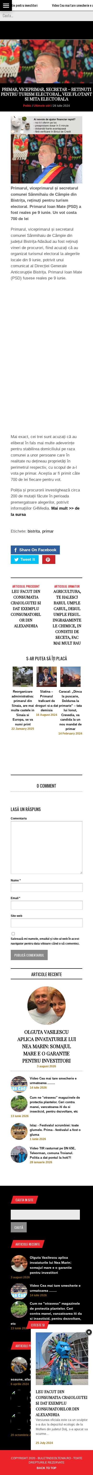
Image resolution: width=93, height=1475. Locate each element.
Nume (16, 880)
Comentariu (19, 818)
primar (48, 531)
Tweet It (27, 559)
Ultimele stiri (42, 105)
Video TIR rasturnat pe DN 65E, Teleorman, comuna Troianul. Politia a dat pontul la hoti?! (53, 1153)
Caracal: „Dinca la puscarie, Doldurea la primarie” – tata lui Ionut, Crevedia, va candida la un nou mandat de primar (70, 710)
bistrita (34, 531)
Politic (27, 105)
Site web (16, 916)
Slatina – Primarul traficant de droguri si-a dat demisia (46, 701)
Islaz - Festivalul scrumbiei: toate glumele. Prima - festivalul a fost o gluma (55, 1130)
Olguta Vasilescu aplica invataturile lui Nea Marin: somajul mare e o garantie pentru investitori (46, 1046)
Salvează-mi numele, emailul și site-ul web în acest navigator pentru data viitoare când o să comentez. (45, 941)
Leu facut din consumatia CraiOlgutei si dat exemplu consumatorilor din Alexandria (26, 608)
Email (15, 898)
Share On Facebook (37, 550)
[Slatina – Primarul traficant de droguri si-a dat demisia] (46, 686)
